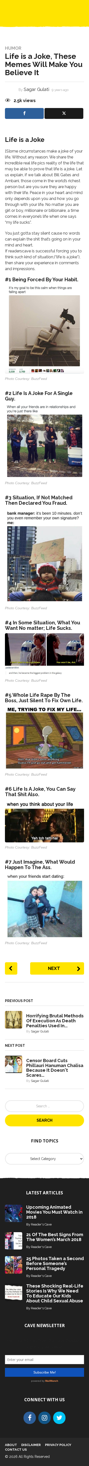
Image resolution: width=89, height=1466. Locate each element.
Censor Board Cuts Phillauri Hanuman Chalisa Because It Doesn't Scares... (54, 1068)
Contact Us (16, 1449)
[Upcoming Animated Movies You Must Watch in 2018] (13, 1213)
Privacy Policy (58, 1445)
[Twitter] (59, 1418)
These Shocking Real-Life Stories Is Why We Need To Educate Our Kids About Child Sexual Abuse (54, 1293)
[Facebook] (29, 1418)
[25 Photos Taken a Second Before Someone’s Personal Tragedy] (13, 1264)
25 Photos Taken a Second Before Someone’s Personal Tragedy (55, 1263)
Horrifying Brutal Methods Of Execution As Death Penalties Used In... (55, 1020)
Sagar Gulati (36, 89)
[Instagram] (44, 1418)
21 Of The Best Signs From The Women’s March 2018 (54, 1237)
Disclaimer (31, 1445)
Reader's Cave (41, 1224)
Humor (13, 48)
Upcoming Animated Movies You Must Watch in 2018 (54, 1212)
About (11, 1445)
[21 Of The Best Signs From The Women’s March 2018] (13, 1240)
